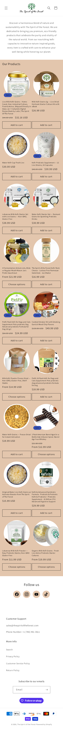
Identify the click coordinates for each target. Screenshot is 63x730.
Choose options (16, 284)
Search (9, 649)
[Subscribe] (46, 689)
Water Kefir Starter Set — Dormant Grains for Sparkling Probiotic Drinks (46, 216)
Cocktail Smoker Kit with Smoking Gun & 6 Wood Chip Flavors (46, 323)
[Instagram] (26, 594)
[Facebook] (16, 594)
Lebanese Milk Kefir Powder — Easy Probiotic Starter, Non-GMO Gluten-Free (16, 553)
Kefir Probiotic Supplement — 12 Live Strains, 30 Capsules (45, 163)
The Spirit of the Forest (26, 724)
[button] (6, 8)
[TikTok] (46, 594)
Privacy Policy (12, 656)
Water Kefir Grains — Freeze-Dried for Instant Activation (16, 435)
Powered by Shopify (44, 724)
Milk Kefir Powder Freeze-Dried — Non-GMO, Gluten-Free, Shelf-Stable (16, 380)
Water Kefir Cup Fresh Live (13, 162)
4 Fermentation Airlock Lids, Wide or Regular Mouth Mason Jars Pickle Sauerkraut (16, 270)
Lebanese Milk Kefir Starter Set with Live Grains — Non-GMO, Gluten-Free (15, 216)
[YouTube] (36, 594)
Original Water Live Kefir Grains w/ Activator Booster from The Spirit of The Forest (16, 494)
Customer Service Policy (18, 663)
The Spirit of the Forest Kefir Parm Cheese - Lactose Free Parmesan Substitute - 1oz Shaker (46, 270)
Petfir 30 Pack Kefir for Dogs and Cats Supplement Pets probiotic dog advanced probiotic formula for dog (45, 382)
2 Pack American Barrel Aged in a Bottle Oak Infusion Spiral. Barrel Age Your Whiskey (45, 436)
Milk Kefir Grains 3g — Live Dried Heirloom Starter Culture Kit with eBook (45, 104)
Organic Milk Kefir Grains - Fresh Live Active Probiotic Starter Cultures (45, 553)
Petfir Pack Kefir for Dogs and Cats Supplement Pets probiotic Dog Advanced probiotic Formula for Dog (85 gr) (16, 325)
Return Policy (12, 670)
